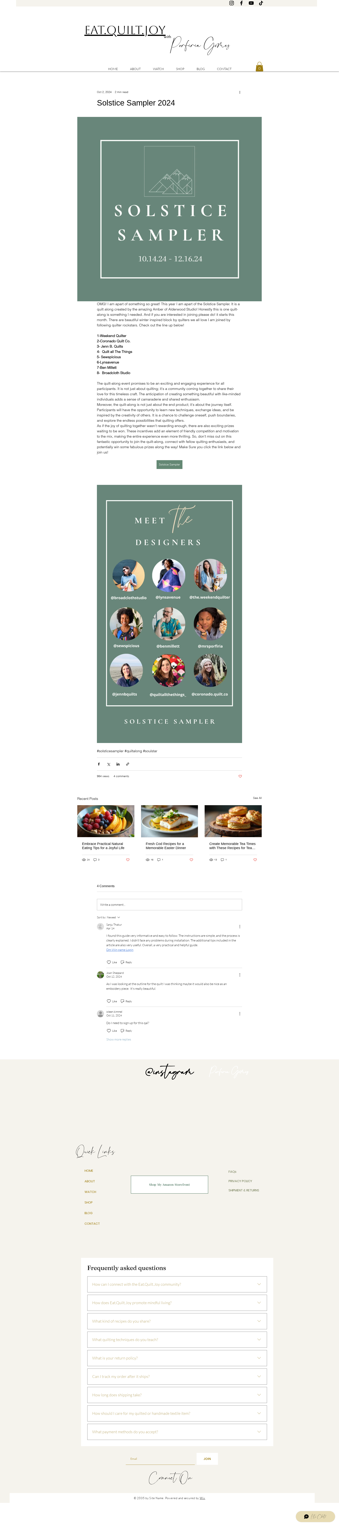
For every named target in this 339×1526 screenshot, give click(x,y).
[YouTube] (251, 3)
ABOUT (90, 1181)
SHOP (89, 1202)
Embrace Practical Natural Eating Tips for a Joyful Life (103, 846)
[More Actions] (239, 926)
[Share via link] (127, 764)
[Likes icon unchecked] (108, 962)
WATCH (90, 1192)
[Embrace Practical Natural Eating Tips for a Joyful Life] (105, 821)
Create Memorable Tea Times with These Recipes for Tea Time (232, 846)
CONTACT (92, 1223)
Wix (202, 1498)
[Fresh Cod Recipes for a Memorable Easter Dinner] (169, 821)
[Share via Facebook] (99, 764)
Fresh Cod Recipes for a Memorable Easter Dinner (166, 846)
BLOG (89, 1213)
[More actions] (239, 92)
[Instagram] (232, 3)
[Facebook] (241, 3)
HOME (89, 1170)
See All (257, 798)
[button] (259, 66)
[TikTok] (261, 3)
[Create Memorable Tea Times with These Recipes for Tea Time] (233, 821)
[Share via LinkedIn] (118, 764)
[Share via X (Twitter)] (108, 764)
